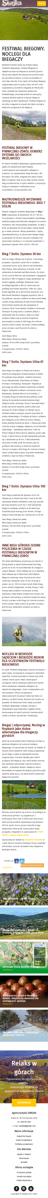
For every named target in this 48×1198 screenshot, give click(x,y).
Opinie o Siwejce (24, 1154)
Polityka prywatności (24, 1144)
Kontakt (24, 1162)
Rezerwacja (24, 1102)
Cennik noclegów (24, 1176)
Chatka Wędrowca (24, 1180)
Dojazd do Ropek (24, 1136)
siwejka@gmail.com (27, 1126)
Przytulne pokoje (24, 1172)
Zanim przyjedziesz (24, 1140)
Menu (42, 4)
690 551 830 (26, 1122)
